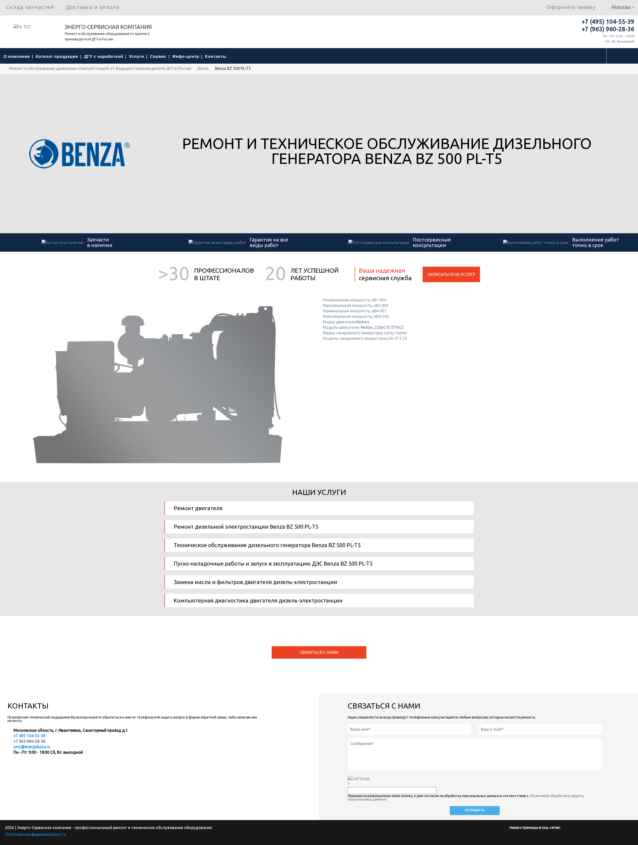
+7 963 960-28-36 (29, 741)
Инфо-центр (185, 56)
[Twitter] (534, 838)
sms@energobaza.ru (31, 746)
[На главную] (5, 68)
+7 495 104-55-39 (28, 735)
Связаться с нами (319, 652)
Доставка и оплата (92, 7)
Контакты (215, 56)
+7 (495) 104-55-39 (608, 21)
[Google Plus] (559, 838)
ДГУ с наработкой (103, 56)
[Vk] (522, 838)
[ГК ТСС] (32, 28)
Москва (621, 7)
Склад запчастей (30, 7)
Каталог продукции (57, 56)
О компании (17, 56)
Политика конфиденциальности (35, 834)
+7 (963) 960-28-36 (608, 29)
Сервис (158, 56)
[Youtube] (547, 838)
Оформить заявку (571, 7)
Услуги (136, 56)
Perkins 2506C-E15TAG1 (382, 327)
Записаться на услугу (451, 274)
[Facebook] (510, 838)
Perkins (363, 322)
